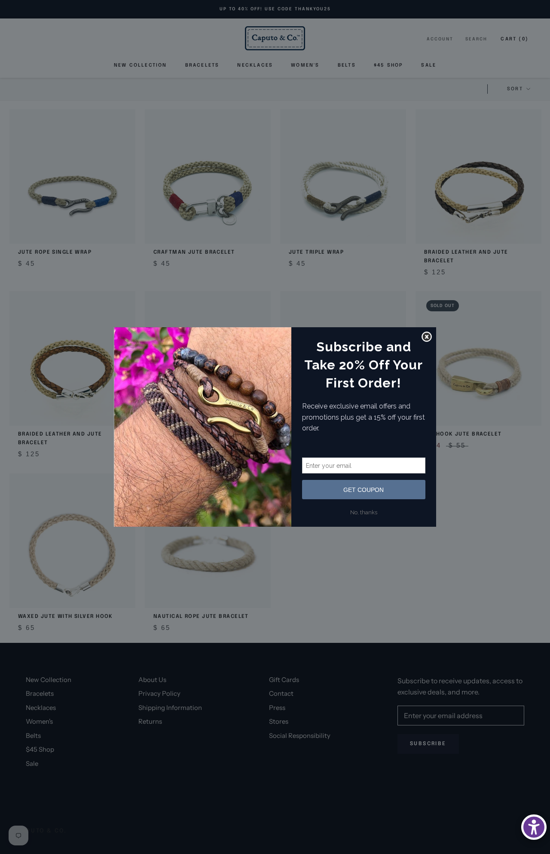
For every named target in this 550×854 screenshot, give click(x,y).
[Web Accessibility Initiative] (534, 827)
